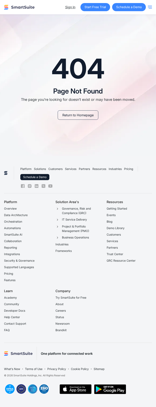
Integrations (12, 254)
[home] (19, 7)
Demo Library (116, 228)
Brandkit (61, 330)
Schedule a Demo (35, 177)
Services (70, 169)
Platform (25, 169)
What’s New (12, 369)
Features (9, 280)
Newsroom (62, 323)
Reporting (10, 247)
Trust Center (115, 254)
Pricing (128, 169)
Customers (55, 169)
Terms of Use (33, 369)
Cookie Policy (80, 369)
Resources (99, 169)
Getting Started (117, 208)
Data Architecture (16, 215)
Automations (12, 228)
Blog (110, 221)
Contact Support (15, 323)
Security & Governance (19, 260)
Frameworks (63, 250)
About (59, 304)
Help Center (12, 317)
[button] (150, 7)
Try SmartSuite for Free (70, 297)
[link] (78, 115)
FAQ (7, 330)
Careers (60, 310)
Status (59, 317)
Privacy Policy (56, 369)
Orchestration (13, 221)
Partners (84, 169)
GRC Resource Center (121, 260)
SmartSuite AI (13, 234)
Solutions (40, 169)
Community (11, 304)
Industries (115, 169)
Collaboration (13, 241)
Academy (10, 297)
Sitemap (99, 369)
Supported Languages (19, 267)
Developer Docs (14, 310)
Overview (10, 208)
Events (111, 215)
